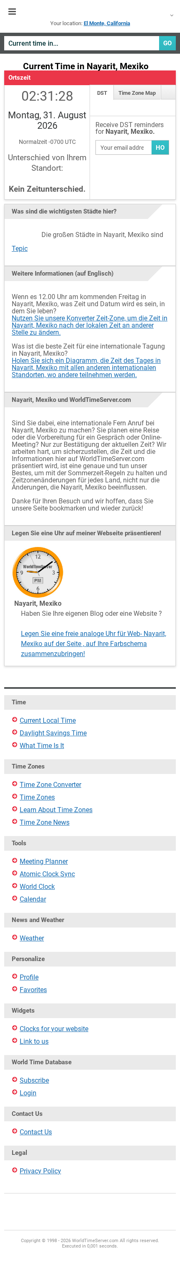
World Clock (37, 887)
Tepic (20, 249)
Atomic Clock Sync (47, 874)
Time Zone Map (137, 93)
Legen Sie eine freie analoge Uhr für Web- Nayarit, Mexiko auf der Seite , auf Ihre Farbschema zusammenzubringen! (93, 644)
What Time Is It (42, 746)
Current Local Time (48, 720)
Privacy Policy (40, 1171)
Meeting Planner (44, 861)
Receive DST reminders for (129, 128)
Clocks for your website (54, 1029)
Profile (29, 977)
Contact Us (36, 1132)
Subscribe (34, 1080)
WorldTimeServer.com (90, 12)
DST (102, 93)
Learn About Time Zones (56, 810)
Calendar (33, 899)
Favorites (33, 990)
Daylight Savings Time (53, 733)
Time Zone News (44, 822)
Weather (32, 938)
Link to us (34, 1041)
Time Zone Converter (50, 785)
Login (28, 1093)
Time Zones (37, 797)
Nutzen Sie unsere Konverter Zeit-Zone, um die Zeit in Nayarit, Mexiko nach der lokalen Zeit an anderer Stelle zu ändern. (89, 325)
